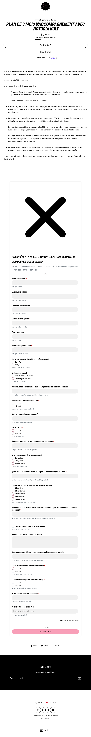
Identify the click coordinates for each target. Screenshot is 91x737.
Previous (46, 627)
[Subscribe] (79, 678)
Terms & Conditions (45, 718)
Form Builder (75, 620)
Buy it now (45, 52)
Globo (69, 620)
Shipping (38, 38)
